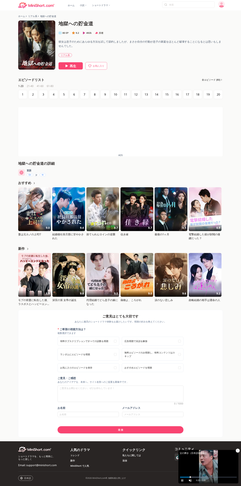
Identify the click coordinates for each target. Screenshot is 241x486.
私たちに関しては (131, 455)
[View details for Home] (36, 5)
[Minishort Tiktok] (178, 457)
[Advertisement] (120, 130)
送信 (124, 460)
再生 (73, 66)
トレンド (75, 455)
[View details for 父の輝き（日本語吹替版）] (208, 462)
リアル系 (65, 55)
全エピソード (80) (211, 79)
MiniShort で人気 (79, 465)
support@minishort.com (41, 465)
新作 (72, 460)
